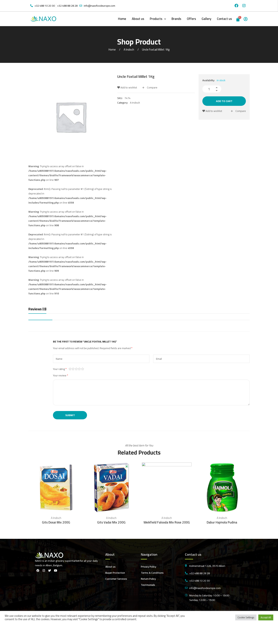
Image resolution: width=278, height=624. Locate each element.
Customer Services (116, 578)
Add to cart (224, 101)
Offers (191, 19)
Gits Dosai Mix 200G (56, 522)
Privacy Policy (148, 566)
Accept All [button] (266, 617)
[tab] (37, 310)
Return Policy (148, 578)
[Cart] (238, 19)
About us (138, 19)
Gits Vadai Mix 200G (111, 522)
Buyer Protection (115, 572)
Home (122, 19)
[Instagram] (244, 5)
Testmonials (148, 584)
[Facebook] (236, 5)
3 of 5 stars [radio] (76, 369)
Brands (176, 19)
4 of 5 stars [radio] (79, 369)
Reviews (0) (37, 309)
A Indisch (129, 49)
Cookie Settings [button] (246, 617)
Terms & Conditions (152, 572)
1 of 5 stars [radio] (70, 369)
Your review (60, 375)
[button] (158, 18)
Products (156, 19)
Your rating (60, 369)
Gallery (206, 19)
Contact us (224, 19)
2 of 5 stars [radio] (73, 369)
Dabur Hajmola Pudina (222, 522)
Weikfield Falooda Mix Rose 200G (167, 522)
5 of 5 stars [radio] (82, 369)
